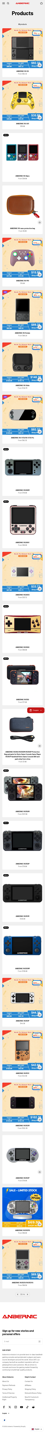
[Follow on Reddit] (33, 1407)
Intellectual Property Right (9, 1398)
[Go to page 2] (17, 1294)
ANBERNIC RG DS (22, 71)
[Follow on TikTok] (27, 1407)
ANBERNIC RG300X (22, 647)
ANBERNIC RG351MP (22, 968)
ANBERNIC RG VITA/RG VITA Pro (22, 438)
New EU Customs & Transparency (31, 1398)
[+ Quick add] (40, 65)
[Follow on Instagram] (15, 1407)
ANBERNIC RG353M (23, 1126)
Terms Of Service (8, 1393)
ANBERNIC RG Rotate (22, 333)
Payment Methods (8, 1385)
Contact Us (29, 1381)
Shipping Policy (30, 1389)
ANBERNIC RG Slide (23, 385)
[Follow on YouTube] (21, 1407)
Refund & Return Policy (33, 1393)
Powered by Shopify (20, 1426)
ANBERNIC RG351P (22, 1021)
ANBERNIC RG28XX (23, 595)
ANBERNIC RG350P (22, 864)
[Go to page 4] (27, 1294)
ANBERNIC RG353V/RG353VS (22, 1283)
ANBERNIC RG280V (22, 542)
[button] (36, 1429)
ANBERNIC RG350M (23, 811)
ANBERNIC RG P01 (22, 281)
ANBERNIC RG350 (22, 699)
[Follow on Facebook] (3, 1407)
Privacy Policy (7, 1389)
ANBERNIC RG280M (23, 490)
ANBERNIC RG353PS (22, 1230)
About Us (5, 1381)
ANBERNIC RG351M (22, 916)
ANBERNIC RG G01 (22, 124)
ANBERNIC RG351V (22, 1073)
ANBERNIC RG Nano (22, 176)
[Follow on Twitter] (9, 1407)
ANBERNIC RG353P (22, 1178)
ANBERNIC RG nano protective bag (22, 228)
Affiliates (28, 1385)
